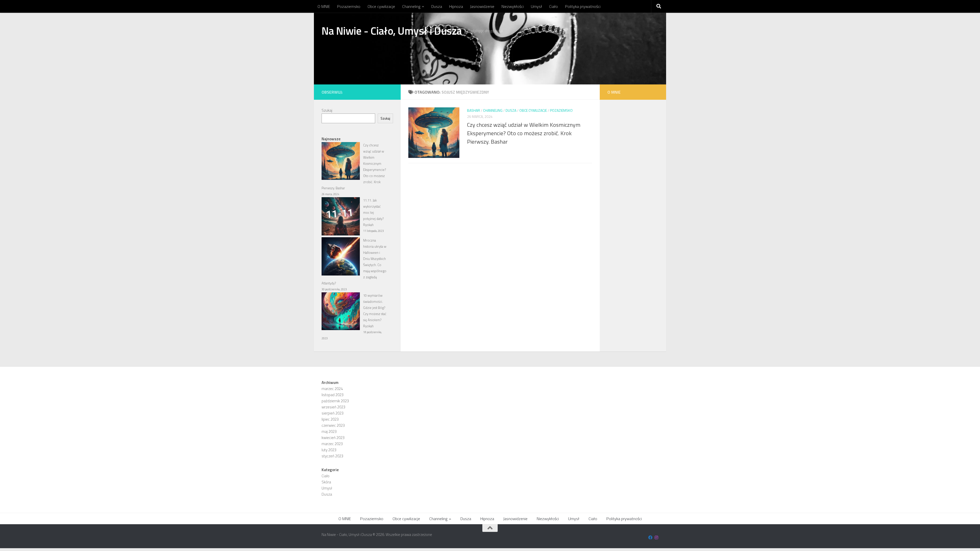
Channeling (411, 6)
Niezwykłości (512, 6)
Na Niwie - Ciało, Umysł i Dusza (392, 30)
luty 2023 (329, 450)
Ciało (553, 6)
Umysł (536, 6)
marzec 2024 (332, 389)
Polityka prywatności (583, 6)
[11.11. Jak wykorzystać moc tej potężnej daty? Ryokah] (341, 217)
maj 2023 (329, 431)
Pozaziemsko (348, 6)
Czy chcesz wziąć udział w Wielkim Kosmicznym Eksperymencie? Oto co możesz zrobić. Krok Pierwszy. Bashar (523, 133)
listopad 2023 (333, 395)
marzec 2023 (332, 444)
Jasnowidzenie (482, 6)
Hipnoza (456, 6)
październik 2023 (335, 401)
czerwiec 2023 (333, 425)
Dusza (436, 6)
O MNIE (323, 6)
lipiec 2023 (330, 419)
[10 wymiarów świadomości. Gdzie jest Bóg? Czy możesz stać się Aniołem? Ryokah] (341, 312)
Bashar (473, 110)
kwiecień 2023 (333, 438)
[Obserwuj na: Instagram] (656, 537)
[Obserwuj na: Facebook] (650, 537)
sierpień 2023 (333, 413)
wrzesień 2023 (333, 407)
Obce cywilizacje (381, 6)
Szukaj (327, 110)
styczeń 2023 (332, 456)
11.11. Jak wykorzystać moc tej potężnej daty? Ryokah (373, 212)
